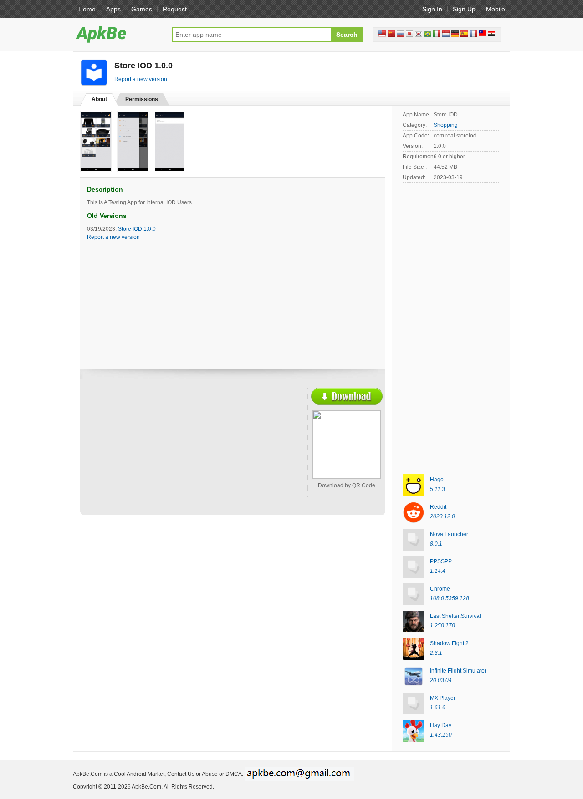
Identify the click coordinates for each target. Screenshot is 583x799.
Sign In (432, 9)
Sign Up (464, 9)
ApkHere (118, 34)
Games (141, 9)
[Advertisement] (166, 454)
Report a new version (140, 79)
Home (87, 9)
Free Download (347, 396)
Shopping (446, 125)
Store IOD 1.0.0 (137, 229)
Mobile (495, 9)
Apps (113, 9)
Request (175, 9)
